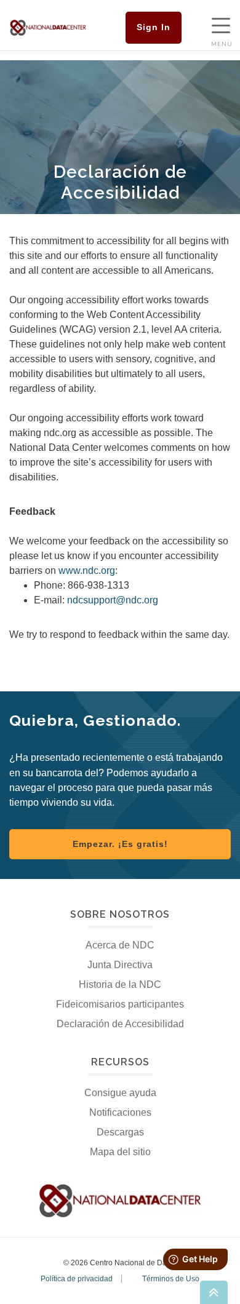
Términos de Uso (170, 1278)
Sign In (153, 27)
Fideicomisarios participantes (120, 1004)
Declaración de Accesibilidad (120, 1024)
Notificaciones (120, 1112)
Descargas (120, 1132)
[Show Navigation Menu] (221, 27)
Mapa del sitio (120, 1152)
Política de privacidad (77, 1278)
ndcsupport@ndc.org (112, 600)
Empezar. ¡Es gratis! (120, 844)
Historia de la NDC (120, 984)
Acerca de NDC (120, 945)
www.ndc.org (86, 570)
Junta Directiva (120, 965)
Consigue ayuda (120, 1092)
